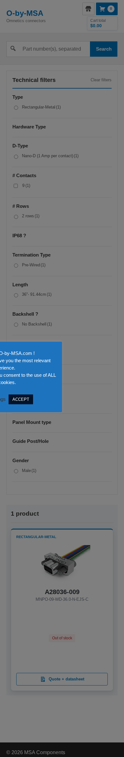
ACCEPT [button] (20, 399)
